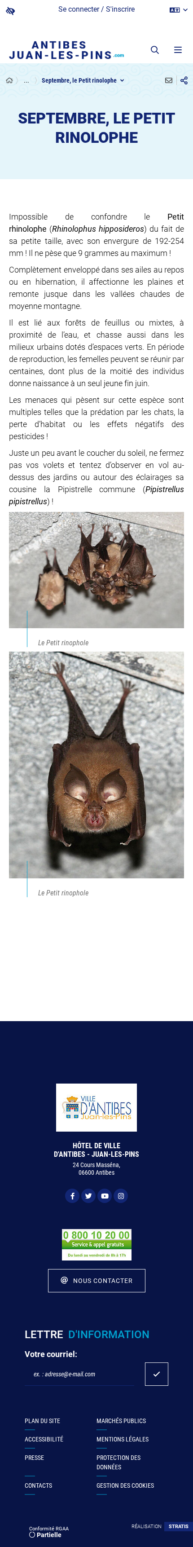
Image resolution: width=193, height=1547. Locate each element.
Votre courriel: (51, 1354)
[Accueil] (9, 80)
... (26, 80)
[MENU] (177, 50)
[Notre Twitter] (88, 1196)
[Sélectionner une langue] (178, 10)
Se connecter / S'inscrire (96, 9)
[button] (155, 50)
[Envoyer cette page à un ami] (168, 80)
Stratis (179, 1526)
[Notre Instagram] (121, 1196)
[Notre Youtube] (104, 1196)
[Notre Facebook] (72, 1196)
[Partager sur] (184, 80)
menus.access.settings (10, 11)
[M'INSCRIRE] (156, 1374)
